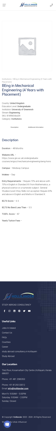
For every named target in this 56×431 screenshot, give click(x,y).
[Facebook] (4, 311)
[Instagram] (9, 311)
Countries (6, 342)
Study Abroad (8, 356)
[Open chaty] (7, 424)
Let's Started (42, 269)
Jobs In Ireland (9, 328)
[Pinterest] (19, 311)
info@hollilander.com (18, 388)
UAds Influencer (20, 422)
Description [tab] (14, 127)
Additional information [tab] (35, 127)
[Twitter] (24, 311)
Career (5, 347)
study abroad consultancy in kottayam (19, 351)
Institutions (6, 79)
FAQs (4, 337)
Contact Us (7, 332)
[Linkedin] (14, 311)
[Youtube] (29, 311)
